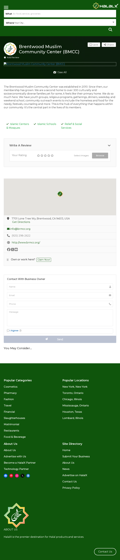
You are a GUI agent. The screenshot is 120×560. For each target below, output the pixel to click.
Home (66, 450)
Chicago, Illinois (72, 399)
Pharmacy (10, 393)
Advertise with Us (15, 456)
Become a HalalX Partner (20, 462)
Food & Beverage (15, 436)
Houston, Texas (72, 411)
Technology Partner (16, 469)
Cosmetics (11, 386)
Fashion (9, 399)
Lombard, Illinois (72, 418)
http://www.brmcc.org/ (26, 242)
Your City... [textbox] (19, 22)
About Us (10, 450)
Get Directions (21, 222)
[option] (60, 64)
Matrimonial (11, 424)
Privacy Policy (71, 487)
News (66, 469)
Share (110, 44)
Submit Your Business (76, 456)
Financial (9, 411)
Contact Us (69, 481)
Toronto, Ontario (72, 393)
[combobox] (60, 22)
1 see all (61, 72)
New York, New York (75, 386)
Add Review (13, 57)
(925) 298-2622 (21, 235)
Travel (7, 405)
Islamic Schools (46, 124)
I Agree (14, 330)
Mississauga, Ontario (75, 405)
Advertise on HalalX (74, 475)
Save (95, 44)
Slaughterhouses (14, 418)
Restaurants (11, 430)
